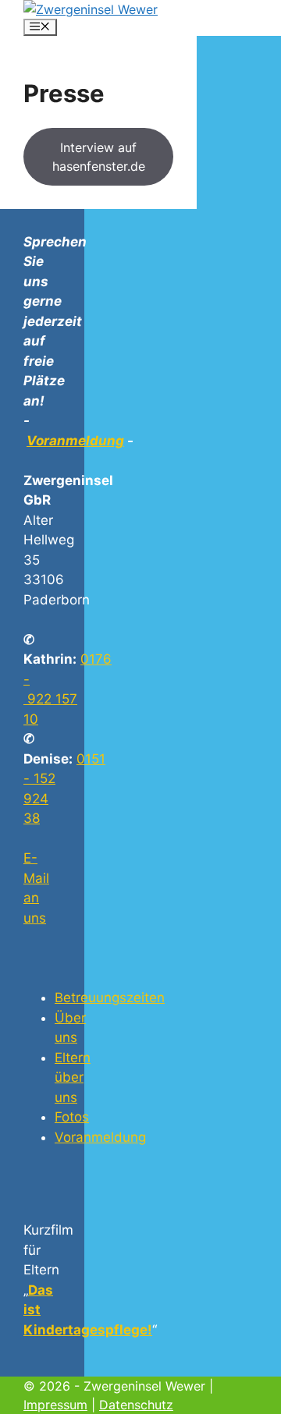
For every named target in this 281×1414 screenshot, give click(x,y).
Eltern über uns (73, 1077)
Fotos (72, 1117)
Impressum (55, 1404)
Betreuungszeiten (110, 997)
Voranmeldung (75, 440)
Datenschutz (136, 1404)
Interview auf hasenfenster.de (98, 157)
